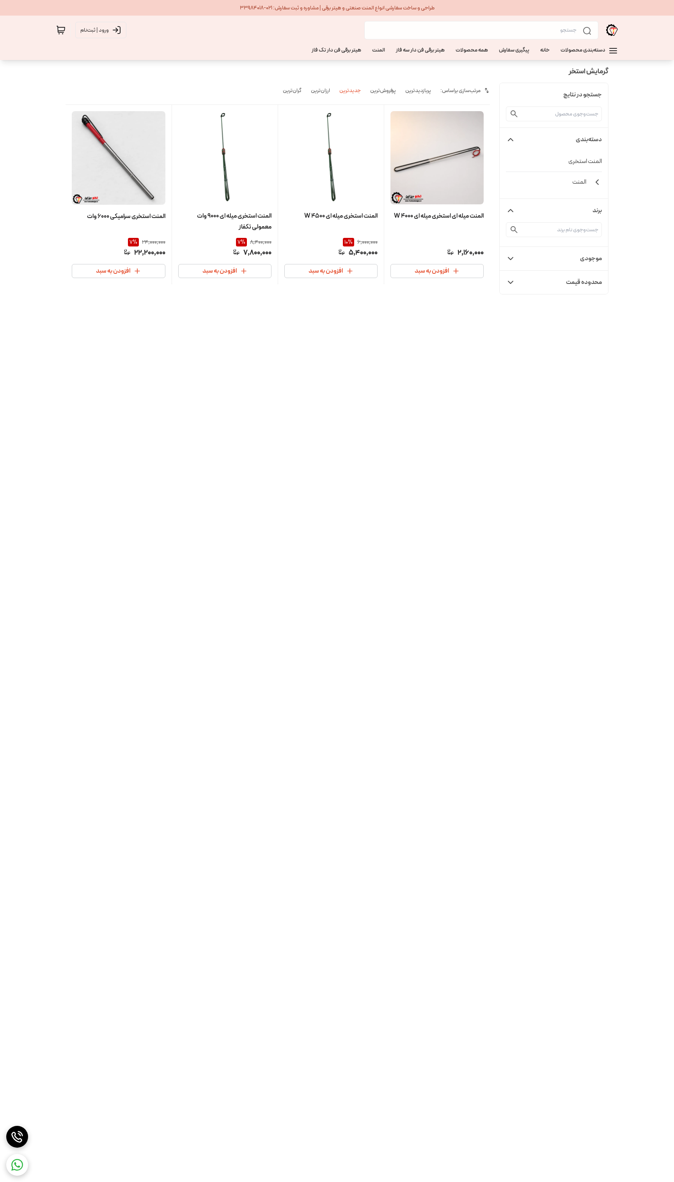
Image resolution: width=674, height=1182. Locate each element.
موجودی (591, 258)
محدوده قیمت (584, 282)
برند (597, 210)
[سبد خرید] (61, 30)
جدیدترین (350, 90)
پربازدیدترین (418, 90)
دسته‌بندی (589, 139)
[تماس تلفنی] (17, 1137)
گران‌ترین (292, 90)
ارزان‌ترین (320, 90)
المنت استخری (585, 161)
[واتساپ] (17, 1165)
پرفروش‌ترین (383, 90)
